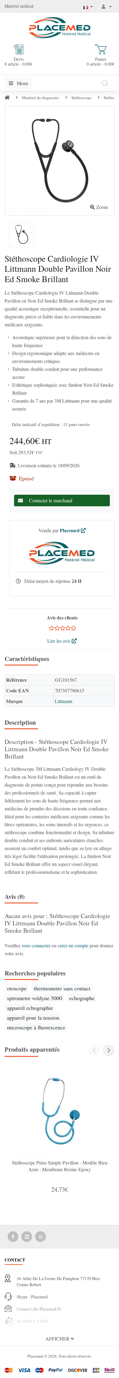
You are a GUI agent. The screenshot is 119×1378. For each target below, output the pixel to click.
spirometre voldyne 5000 (34, 998)
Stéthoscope (81, 97)
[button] (108, 1050)
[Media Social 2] (26, 1236)
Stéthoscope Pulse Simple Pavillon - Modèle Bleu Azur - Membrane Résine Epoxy (59, 1165)
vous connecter (37, 945)
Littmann (63, 701)
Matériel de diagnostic (40, 97)
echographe (82, 998)
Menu (22, 83)
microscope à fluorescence (36, 1027)
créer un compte (74, 945)
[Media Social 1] (13, 1236)
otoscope (17, 988)
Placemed (70, 530)
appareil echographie (30, 1007)
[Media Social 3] (40, 1236)
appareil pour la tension (33, 1017)
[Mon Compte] (106, 6)
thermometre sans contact (62, 988)
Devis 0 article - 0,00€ (18, 61)
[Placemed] (60, 27)
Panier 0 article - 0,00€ (100, 61)
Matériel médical (19, 6)
